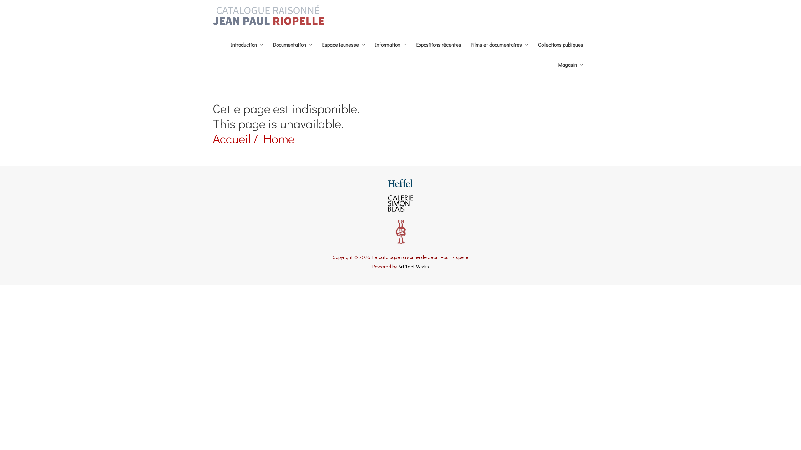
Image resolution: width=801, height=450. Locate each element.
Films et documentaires (496, 44)
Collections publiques (560, 44)
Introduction (244, 44)
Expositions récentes (438, 44)
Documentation (289, 44)
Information (387, 44)
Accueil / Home (253, 138)
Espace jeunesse (340, 44)
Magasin (567, 64)
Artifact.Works (413, 266)
